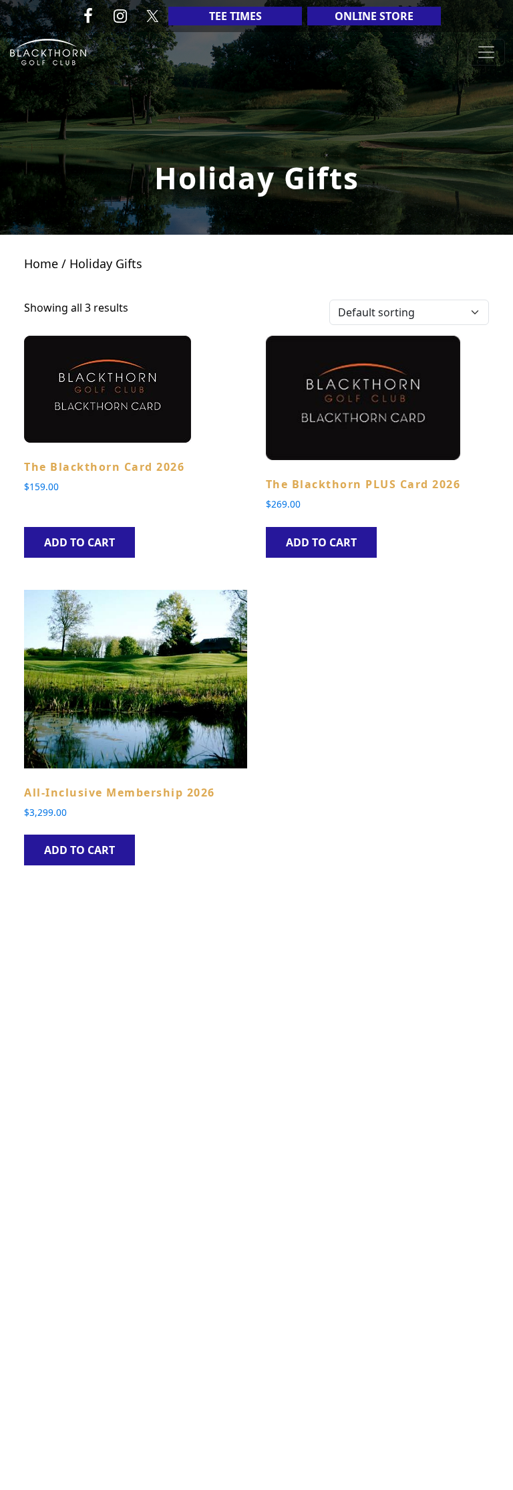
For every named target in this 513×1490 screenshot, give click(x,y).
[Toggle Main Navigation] (486, 52)
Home (41, 263)
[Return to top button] (487, 1464)
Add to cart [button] (79, 542)
